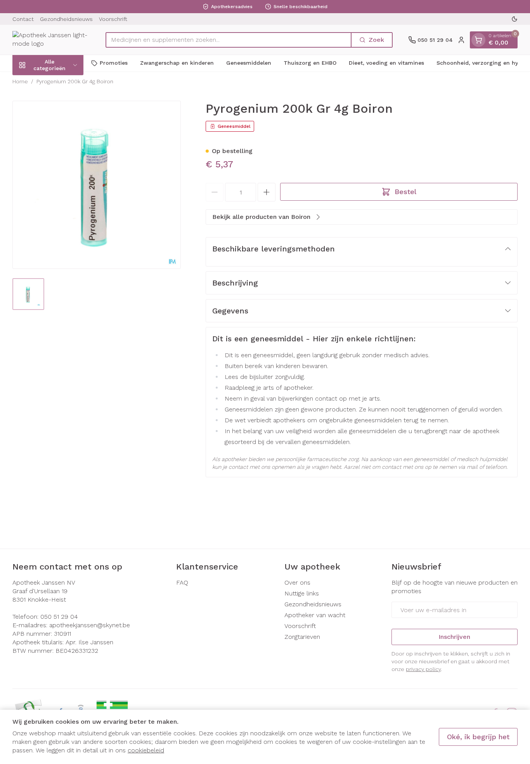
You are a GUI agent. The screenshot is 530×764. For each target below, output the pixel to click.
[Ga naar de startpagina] (51, 39)
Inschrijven (454, 636)
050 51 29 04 (59, 616)
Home (20, 81)
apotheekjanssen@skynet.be (89, 625)
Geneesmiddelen (248, 63)
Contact (23, 19)
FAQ (182, 582)
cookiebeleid (146, 750)
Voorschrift (113, 19)
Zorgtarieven (302, 636)
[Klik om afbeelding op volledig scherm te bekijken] (96, 184)
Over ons (297, 582)
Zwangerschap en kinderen (177, 63)
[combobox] (229, 40)
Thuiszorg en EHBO (310, 63)
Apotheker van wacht (314, 615)
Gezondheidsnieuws (66, 19)
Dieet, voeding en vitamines (386, 63)
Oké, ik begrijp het (478, 737)
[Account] (461, 40)
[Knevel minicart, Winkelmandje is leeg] (478, 40)
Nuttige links (301, 593)
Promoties (114, 63)
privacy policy (423, 669)
